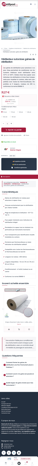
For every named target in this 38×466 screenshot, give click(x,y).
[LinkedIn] (14, 453)
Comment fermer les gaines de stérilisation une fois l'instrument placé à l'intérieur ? (19, 365)
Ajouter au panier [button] (15, 130)
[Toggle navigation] (35, 4)
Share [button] (27, 135)
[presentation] (3, 309)
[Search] (12, 463)
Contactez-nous (5, 413)
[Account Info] (32, 463)
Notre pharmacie (6, 409)
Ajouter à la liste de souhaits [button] (12, 135)
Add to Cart (26, 459)
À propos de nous (6, 403)
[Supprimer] (3, 123)
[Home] (6, 463)
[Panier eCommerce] (31, 4)
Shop (5, 48)
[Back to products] (33, 55)
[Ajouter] (11, 123)
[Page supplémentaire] (19, 453)
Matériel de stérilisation (29, 48)
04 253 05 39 (7, 448)
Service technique (6, 411)
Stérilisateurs (6, 50)
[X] (9, 453)
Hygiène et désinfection (15, 48)
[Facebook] (4, 453)
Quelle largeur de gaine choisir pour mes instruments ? (19, 384)
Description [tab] (6, 177)
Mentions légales (6, 405)
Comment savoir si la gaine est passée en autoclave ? (20, 375)
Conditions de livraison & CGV (9, 407)
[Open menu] (19, 463)
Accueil (3, 402)
